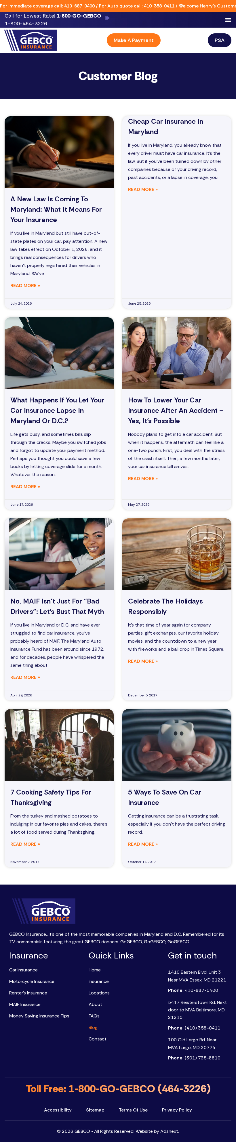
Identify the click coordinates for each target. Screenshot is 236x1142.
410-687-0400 (79, 6)
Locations (99, 993)
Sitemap (95, 1110)
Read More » (25, 285)
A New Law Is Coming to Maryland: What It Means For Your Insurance (56, 209)
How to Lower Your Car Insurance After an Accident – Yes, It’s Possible (176, 410)
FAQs (94, 1016)
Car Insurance (23, 970)
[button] (228, 20)
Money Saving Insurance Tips (39, 1016)
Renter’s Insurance (28, 993)
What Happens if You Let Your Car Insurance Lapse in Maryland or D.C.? (57, 410)
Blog (93, 1027)
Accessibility (58, 1110)
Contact (97, 1039)
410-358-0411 (159, 6)
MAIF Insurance (25, 1004)
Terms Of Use (133, 1110)
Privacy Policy (177, 1110)
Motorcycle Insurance (31, 981)
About (95, 1004)
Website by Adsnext (157, 1131)
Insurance (99, 981)
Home (95, 970)
